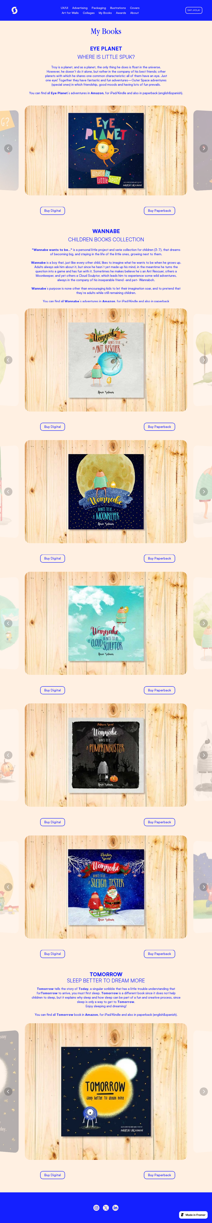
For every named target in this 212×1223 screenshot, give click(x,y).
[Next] (204, 148)
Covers (135, 8)
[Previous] (8, 148)
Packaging (99, 8)
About (134, 12)
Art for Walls (70, 12)
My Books (105, 12)
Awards (121, 12)
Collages (89, 12)
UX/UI (64, 8)
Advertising (80, 8)
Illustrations (118, 8)
